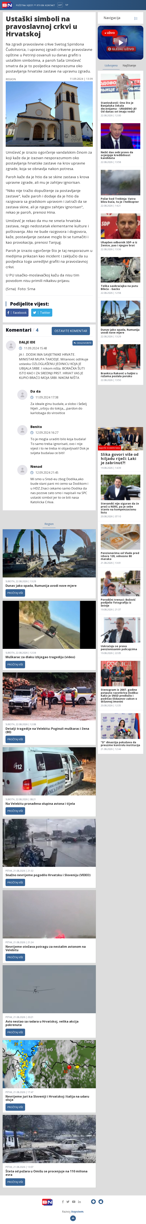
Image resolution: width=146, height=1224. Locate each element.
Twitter (44, 313)
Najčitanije (129, 65)
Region (49, 524)
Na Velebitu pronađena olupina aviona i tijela (40, 804)
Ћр (66, 4)
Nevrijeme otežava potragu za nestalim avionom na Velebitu (46, 948)
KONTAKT (50, 5)
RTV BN (40, 5)
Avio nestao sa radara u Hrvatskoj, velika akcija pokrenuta (42, 1023)
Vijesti (30, 5)
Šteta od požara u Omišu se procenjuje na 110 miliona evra (46, 1173)
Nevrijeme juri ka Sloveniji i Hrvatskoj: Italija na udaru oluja (47, 1098)
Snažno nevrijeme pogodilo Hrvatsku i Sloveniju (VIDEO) (48, 875)
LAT (60, 4)
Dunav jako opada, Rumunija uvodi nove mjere (41, 586)
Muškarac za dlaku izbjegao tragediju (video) (40, 657)
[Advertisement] (120, 406)
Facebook (19, 313)
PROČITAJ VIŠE (15, 593)
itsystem (77, 1211)
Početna (21, 5)
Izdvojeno (111, 65)
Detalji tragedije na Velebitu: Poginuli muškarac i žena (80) (47, 730)
